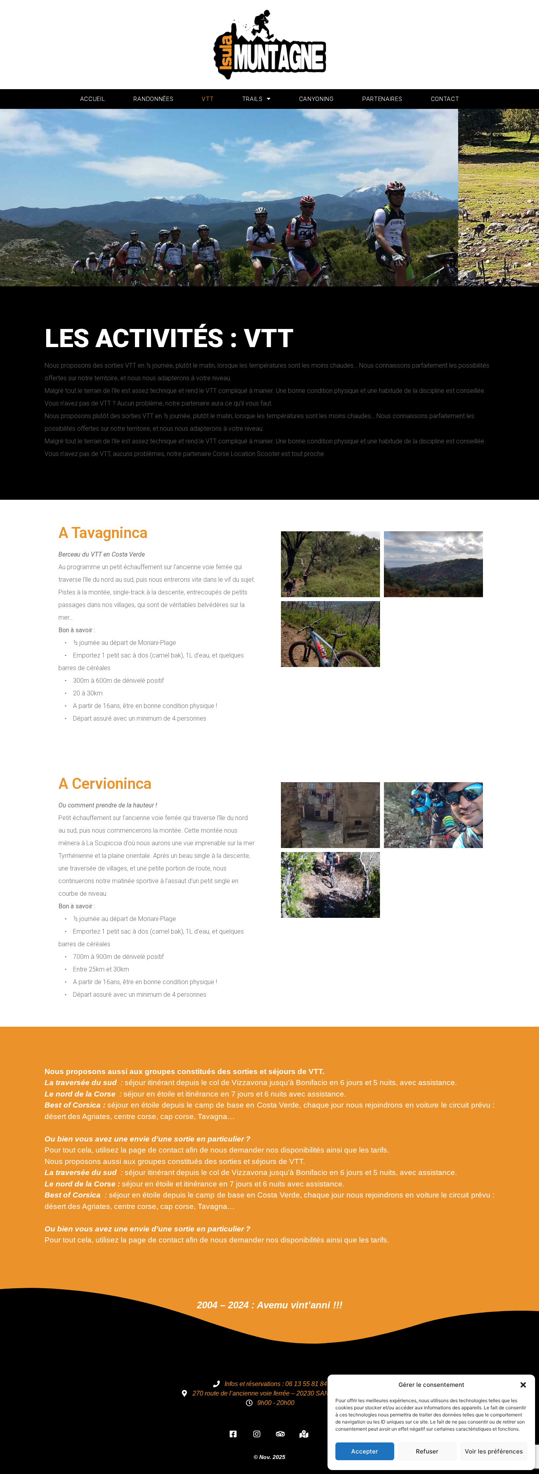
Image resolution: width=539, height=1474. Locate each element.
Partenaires (382, 99)
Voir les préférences (494, 1451)
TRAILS (252, 99)
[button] (523, 1385)
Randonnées (153, 99)
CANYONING (316, 99)
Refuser (427, 1451)
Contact (445, 99)
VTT (207, 99)
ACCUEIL (92, 99)
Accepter (364, 1451)
